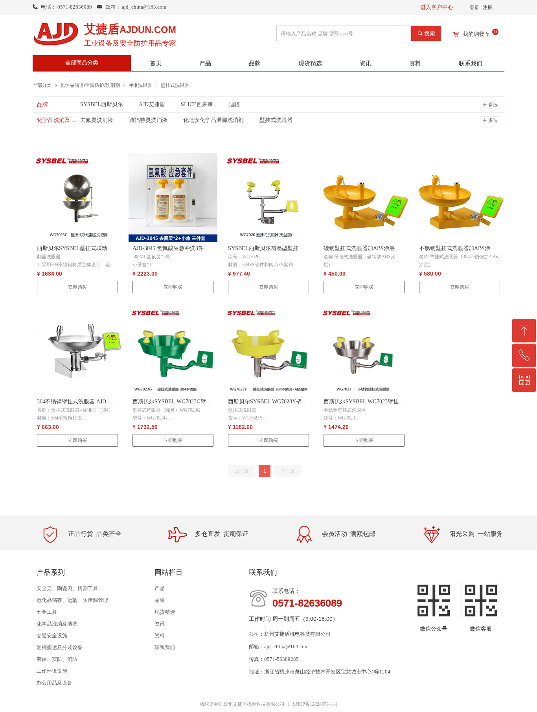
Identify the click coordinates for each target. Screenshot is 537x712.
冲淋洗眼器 (140, 85)
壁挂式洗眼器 (175, 85)
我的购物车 (476, 34)
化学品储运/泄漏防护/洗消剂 (90, 85)
